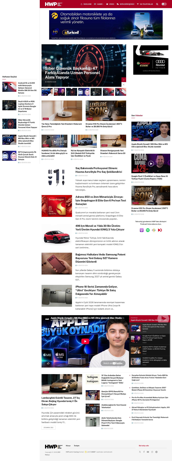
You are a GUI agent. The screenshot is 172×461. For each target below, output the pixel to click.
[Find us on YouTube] (148, 452)
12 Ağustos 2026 (107, 410)
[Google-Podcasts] (154, 230)
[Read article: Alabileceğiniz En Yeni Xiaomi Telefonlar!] (93, 409)
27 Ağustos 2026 (25, 146)
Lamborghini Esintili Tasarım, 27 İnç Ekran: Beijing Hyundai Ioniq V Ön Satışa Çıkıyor (61, 401)
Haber (99, 4)
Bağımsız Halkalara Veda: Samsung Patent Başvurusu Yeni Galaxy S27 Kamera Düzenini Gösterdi (100, 258)
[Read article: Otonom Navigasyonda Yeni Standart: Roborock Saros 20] (113, 141)
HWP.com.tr (69, 452)
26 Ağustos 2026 (25, 130)
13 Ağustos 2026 (108, 399)
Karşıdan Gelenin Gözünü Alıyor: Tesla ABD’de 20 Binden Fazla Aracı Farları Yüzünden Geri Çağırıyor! (150, 377)
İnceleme (87, 4)
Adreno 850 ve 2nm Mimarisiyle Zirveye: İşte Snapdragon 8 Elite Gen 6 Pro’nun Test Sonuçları (100, 200)
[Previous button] (123, 84)
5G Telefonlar (146, 4)
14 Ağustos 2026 (106, 156)
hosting (76, 452)
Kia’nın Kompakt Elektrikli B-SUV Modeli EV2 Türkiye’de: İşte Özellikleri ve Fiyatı (83, 153)
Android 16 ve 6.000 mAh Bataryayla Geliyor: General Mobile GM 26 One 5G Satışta (27, 88)
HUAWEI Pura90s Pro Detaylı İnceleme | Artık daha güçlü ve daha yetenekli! (54, 153)
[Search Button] (157, 4)
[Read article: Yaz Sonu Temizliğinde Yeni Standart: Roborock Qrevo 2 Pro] (62, 111)
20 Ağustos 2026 (92, 130)
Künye (68, 446)
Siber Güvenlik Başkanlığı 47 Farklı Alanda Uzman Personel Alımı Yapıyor (72, 72)
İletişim (76, 446)
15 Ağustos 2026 (77, 159)
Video (111, 4)
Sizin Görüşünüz (127, 4)
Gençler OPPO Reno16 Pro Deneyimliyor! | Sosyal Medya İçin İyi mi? (113, 393)
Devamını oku (50, 427)
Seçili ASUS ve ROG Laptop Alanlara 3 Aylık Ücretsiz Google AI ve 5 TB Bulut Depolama (27, 106)
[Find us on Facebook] (144, 452)
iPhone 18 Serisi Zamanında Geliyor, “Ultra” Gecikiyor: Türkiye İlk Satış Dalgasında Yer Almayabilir (96, 290)
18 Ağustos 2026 (48, 159)
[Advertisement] (19, 37)
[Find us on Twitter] (140, 452)
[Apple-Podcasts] (142, 230)
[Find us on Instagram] (152, 452)
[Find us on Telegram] (156, 452)
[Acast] (160, 230)
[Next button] (123, 79)
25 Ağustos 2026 (25, 96)
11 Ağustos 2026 (107, 428)
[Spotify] (148, 230)
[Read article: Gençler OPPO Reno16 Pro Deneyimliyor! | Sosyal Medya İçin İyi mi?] (93, 395)
